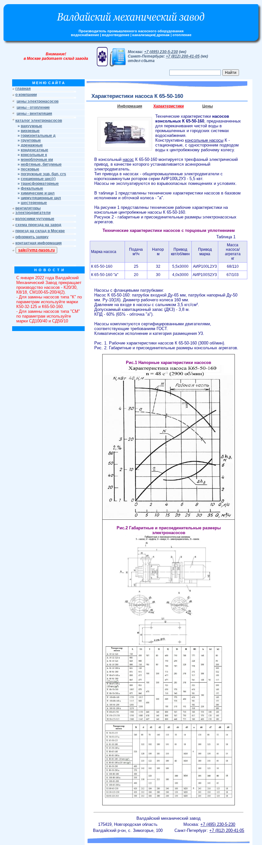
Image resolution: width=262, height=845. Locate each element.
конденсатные (34, 150)
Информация (129, 106)
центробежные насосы (140, 212)
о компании (26, 94)
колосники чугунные (34, 219)
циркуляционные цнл (41, 198)
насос (128, 159)
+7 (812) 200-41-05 (183, 56)
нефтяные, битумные (41, 164)
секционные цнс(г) (38, 179)
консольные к (34, 155)
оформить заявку (32, 237)
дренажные (32, 145)
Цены (207, 106)
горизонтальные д (38, 135)
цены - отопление (33, 107)
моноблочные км (37, 159)
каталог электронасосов (38, 120)
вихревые (30, 131)
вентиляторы (28, 208)
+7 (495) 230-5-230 (161, 52)
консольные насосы (204, 140)
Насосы (101, 290)
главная (23, 88)
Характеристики (168, 106)
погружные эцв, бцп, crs (43, 174)
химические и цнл (38, 193)
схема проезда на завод (38, 225)
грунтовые (31, 140)
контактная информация (38, 243)
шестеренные (34, 203)
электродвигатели (32, 212)
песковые (30, 169)
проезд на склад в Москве (40, 231)
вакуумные (31, 126)
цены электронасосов (37, 101)
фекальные (32, 188)
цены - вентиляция (34, 113)
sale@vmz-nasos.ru (36, 250)
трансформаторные (40, 183)
